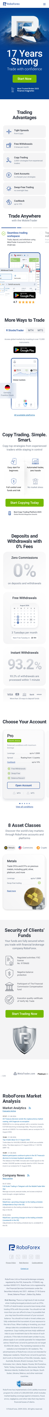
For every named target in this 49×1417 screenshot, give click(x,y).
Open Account (23, 785)
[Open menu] (44, 4)
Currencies (28, 848)
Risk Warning (23, 1263)
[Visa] (10, 694)
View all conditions (24, 806)
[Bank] (25, 694)
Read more (11, 891)
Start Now (24, 79)
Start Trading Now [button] (24, 1014)
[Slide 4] (26, 803)
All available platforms (24, 415)
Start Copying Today (24, 503)
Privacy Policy (11, 1263)
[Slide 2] (22, 803)
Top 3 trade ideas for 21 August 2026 (16, 1140)
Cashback (11, 762)
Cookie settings (37, 1263)
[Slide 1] (19, 803)
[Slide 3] (24, 803)
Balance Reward (16, 777)
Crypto (44, 848)
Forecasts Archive (9, 1111)
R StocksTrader (15, 330)
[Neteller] (39, 694)
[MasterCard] (17, 694)
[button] (11, 3)
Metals (11, 848)
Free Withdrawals (17, 768)
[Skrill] (32, 694)
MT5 (40, 330)
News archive (8, 1178)
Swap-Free (14, 773)
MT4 (30, 330)
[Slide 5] (29, 803)
